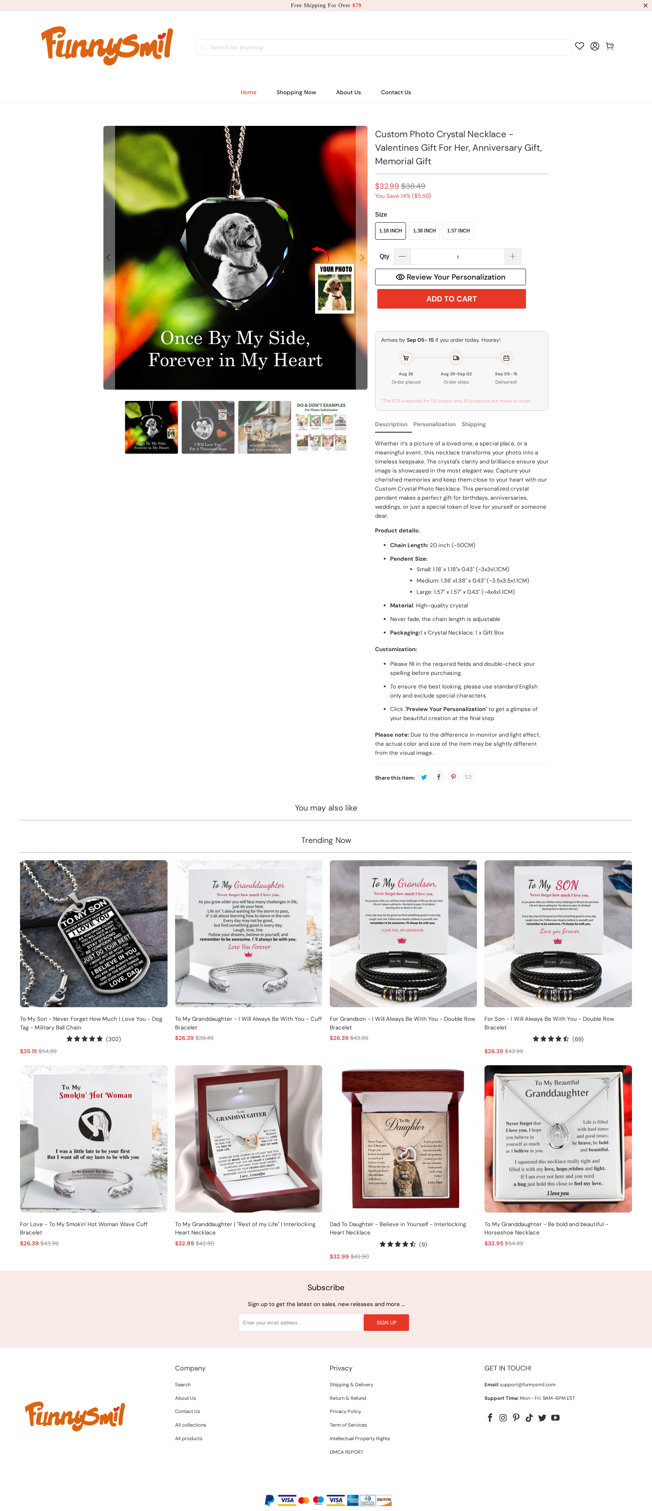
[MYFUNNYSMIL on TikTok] (529, 1418)
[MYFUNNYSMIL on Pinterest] (516, 1418)
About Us (185, 1398)
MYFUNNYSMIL (310, 1487)
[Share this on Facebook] (438, 776)
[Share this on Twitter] (424, 776)
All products (189, 1438)
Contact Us (187, 1411)
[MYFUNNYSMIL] (107, 47)
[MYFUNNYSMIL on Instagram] (503, 1418)
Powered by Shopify (355, 1487)
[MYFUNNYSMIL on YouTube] (555, 1418)
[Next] (362, 258)
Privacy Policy (345, 1411)
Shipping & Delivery (351, 1384)
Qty (384, 256)
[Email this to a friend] (468, 776)
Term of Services (348, 1425)
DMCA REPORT (346, 1452)
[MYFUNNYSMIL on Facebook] (490, 1418)
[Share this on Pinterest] (453, 776)
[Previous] (109, 258)
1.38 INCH (424, 231)
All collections (190, 1425)
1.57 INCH (458, 231)
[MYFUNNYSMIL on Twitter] (542, 1418)
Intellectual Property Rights (360, 1438)
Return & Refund (348, 1398)
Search (183, 1384)
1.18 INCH (390, 231)
